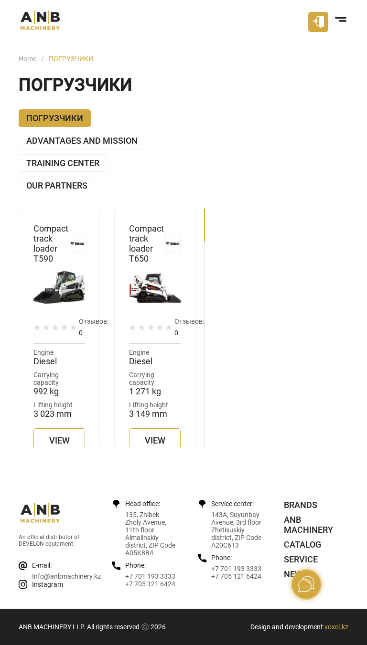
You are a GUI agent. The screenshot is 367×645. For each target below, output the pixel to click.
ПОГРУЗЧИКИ (54, 118)
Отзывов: (93, 326)
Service (301, 559)
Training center (62, 163)
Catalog (302, 544)
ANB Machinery (308, 525)
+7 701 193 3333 (150, 576)
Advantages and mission (82, 141)
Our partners (56, 185)
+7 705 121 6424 (150, 584)
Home (27, 59)
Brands (300, 505)
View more (61, 446)
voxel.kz (336, 627)
